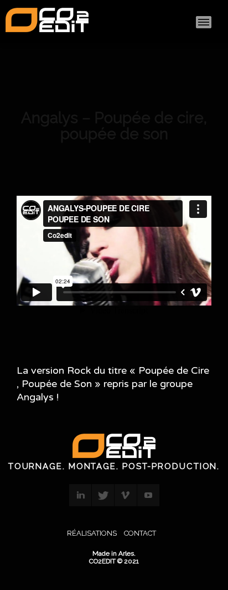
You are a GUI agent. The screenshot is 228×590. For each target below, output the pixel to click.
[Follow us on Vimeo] (126, 495)
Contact (140, 533)
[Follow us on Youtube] (148, 495)
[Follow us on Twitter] (103, 495)
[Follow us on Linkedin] (80, 495)
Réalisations (92, 533)
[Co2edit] (47, 22)
